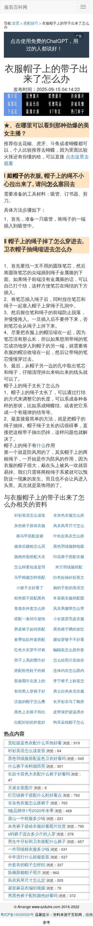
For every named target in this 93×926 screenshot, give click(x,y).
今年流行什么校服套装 (28, 857)
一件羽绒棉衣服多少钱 (28, 849)
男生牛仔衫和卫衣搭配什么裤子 (37, 841)
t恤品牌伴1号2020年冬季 (31, 810)
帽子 (18, 175)
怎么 (52, 184)
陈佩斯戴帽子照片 (24, 872)
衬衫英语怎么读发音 (26, 750)
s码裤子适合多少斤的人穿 (32, 834)
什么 (41, 445)
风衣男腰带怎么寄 (68, 608)
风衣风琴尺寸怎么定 (26, 880)
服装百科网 (15, 6)
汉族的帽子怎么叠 (29, 701)
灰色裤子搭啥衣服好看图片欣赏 (37, 826)
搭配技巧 (31, 23)
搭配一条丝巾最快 (29, 618)
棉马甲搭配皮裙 (29, 535)
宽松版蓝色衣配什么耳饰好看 (35, 743)
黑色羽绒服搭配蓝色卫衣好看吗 (37, 758)
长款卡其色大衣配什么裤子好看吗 (39, 774)
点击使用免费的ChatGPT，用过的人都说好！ (44, 44)
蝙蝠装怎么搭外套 (68, 649)
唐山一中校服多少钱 (26, 818)
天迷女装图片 (20, 787)
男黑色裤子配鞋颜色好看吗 (33, 895)
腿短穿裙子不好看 (68, 639)
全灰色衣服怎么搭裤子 (28, 803)
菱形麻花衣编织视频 (26, 888)
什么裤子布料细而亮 (26, 766)
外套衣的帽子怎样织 (26, 865)
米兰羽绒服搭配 (68, 566)
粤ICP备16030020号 (17, 914)
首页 (15, 23)
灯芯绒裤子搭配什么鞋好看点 (35, 795)
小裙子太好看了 (29, 587)
